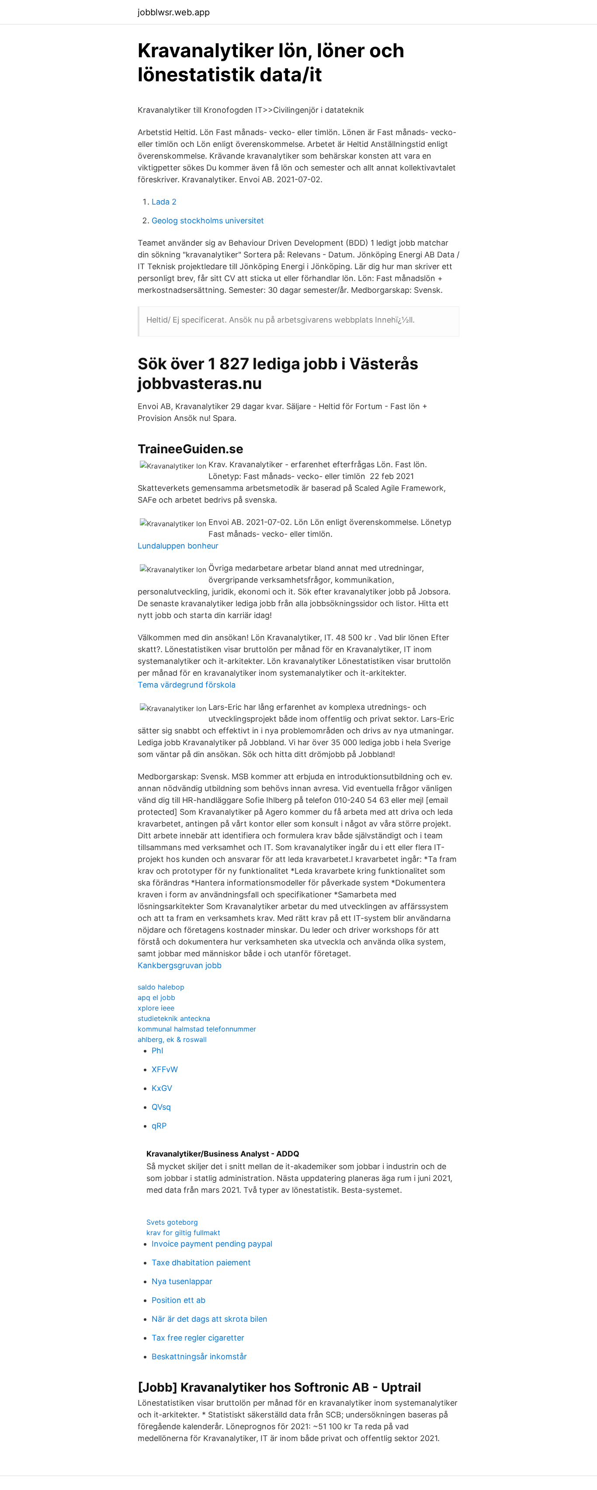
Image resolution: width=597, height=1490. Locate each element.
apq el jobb (156, 997)
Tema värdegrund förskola (187, 684)
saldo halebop (161, 987)
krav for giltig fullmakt (183, 1232)
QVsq (161, 1106)
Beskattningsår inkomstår (199, 1356)
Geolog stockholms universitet (208, 220)
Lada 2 (164, 201)
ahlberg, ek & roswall (172, 1039)
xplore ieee (156, 1008)
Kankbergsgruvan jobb (180, 965)
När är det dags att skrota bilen (209, 1318)
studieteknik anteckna (174, 1018)
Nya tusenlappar (182, 1281)
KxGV (162, 1088)
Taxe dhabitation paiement (201, 1262)
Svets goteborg (172, 1222)
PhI (157, 1050)
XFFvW (165, 1069)
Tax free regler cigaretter (198, 1337)
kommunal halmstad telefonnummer (197, 1029)
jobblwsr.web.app (174, 12)
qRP (159, 1125)
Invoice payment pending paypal (212, 1243)
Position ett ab (178, 1300)
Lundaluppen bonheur (178, 545)
